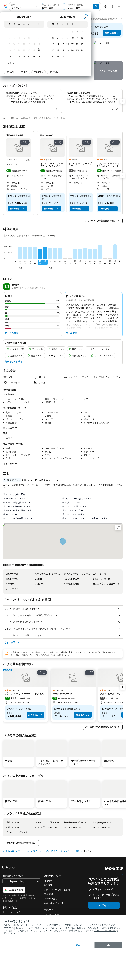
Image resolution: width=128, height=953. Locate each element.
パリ (68, 851)
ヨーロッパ (23, 851)
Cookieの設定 (50, 898)
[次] (86, 17)
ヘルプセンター (51, 914)
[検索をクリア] (36, 6)
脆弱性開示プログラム (54, 903)
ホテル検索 (8, 851)
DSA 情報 (48, 894)
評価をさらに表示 (14, 361)
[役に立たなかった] (56, 109)
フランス (37, 851)
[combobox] (24, 6)
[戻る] (16, 261)
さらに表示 (8, 427)
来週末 (56, 72)
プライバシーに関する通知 (57, 889)
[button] (24, 6)
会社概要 (48, 885)
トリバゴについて (11, 912)
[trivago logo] (5, 6)
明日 (25, 72)
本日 (12, 72)
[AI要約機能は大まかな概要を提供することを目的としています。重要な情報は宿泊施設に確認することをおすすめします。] (4, 118)
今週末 (40, 72)
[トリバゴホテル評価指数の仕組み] (45, 287)
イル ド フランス (54, 851)
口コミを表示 (11, 333)
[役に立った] (52, 109)
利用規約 (48, 880)
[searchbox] (24, 7)
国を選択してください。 (14, 875)
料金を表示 (110, 32)
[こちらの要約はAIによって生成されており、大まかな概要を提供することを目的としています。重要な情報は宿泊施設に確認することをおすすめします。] (93, 300)
